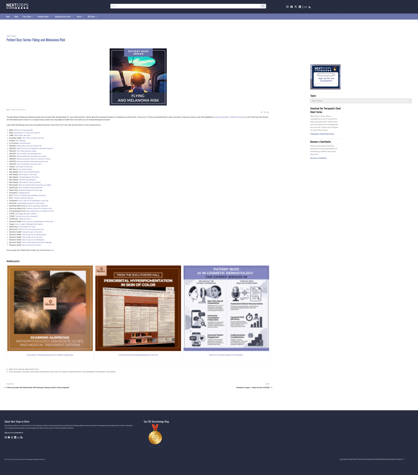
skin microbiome (88, 371)
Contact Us (399, 459)
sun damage (63, 371)
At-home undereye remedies (37, 206)
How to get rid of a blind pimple (34, 235)
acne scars (54, 371)
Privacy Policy (361, 459)
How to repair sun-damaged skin (29, 154)
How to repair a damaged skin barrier (29, 224)
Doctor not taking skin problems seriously (30, 195)
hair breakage (100, 371)
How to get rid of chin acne (32, 237)
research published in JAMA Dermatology (229, 117)
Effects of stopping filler (23, 130)
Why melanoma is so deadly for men (40, 211)
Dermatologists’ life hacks (29, 177)
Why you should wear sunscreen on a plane (35, 185)
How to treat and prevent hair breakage (36, 242)
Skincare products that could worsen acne (32, 161)
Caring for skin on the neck (32, 232)
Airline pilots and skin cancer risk (29, 146)
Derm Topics (27, 16)
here (52, 250)
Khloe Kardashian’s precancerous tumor (31, 156)
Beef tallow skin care (22, 135)
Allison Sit (21, 110)
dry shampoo (111, 371)
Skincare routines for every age (30, 190)
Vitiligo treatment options (23, 198)
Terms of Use (352, 459)
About (16, 16)
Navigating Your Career (63, 16)
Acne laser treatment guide (29, 172)
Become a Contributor (318, 158)
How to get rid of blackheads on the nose (37, 221)
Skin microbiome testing (31, 245)
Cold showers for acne (26, 227)
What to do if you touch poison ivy (31, 229)
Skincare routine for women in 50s (39, 208)
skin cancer (35, 371)
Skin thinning (20, 141)
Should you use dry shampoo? (26, 216)
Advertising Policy (380, 459)
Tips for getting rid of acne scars (29, 164)
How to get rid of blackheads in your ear (33, 201)
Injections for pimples (27, 180)
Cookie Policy (370, 459)
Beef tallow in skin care (28, 174)
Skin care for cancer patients (30, 182)
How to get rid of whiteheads (33, 240)
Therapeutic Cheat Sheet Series (322, 134)
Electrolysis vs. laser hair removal (27, 133)
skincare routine (75, 371)
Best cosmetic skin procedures (30, 188)
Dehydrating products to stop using (30, 203)
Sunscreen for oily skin (24, 167)
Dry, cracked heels (25, 169)
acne (11, 371)
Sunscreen (26, 371)
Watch (79, 16)
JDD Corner (91, 16)
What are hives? (25, 219)
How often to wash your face (33, 138)
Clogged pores (23, 193)
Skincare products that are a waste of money (33, 159)
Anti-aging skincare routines (25, 214)
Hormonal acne (25, 143)
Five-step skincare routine (26, 151)
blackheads (44, 371)
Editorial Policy (391, 459)
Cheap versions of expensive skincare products (35, 148)
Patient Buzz (34, 369)
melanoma (17, 371)
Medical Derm (24, 369)
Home (8, 16)
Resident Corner (43, 16)
